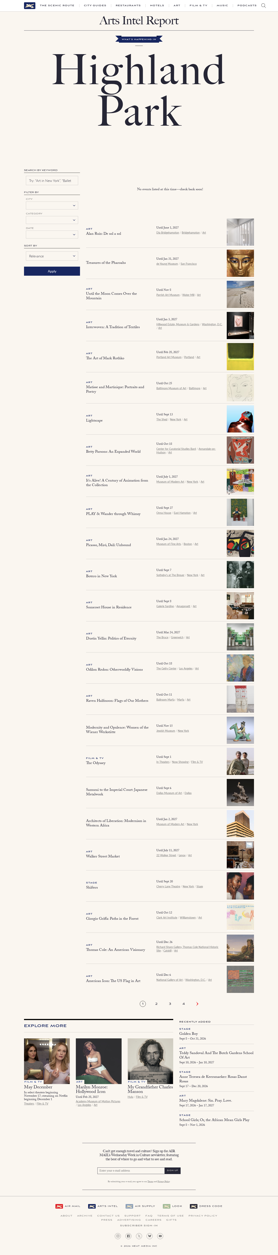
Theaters (29, 1103)
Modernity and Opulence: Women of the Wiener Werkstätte (117, 730)
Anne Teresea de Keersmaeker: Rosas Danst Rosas (213, 1079)
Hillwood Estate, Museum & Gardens (177, 324)
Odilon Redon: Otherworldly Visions (114, 670)
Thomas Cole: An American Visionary (115, 950)
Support (132, 1216)
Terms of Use (170, 1216)
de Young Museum (167, 263)
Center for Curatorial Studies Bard (176, 449)
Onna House (163, 513)
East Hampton (182, 513)
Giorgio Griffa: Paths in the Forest (112, 919)
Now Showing (180, 762)
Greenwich (177, 637)
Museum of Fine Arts (168, 544)
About (67, 1216)
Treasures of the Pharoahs (106, 263)
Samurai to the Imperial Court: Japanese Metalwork (117, 792)
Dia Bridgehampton (167, 232)
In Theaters (162, 762)
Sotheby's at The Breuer (170, 575)
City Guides (95, 5)
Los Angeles (186, 668)
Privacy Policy (164, 1182)
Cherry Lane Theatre (168, 886)
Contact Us (108, 1216)
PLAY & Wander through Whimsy (113, 514)
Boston (188, 544)
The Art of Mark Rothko (105, 358)
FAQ (149, 1216)
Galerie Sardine (165, 606)
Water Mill (188, 295)
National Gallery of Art (169, 980)
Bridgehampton (191, 232)
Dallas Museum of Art (169, 793)
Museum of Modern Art (170, 481)
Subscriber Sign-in (139, 1225)
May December (38, 1088)
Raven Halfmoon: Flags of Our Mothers (117, 701)
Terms (150, 1182)
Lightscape (94, 421)
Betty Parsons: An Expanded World (113, 452)
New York (175, 419)
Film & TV (198, 5)
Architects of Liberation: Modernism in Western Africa (116, 823)
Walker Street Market (103, 857)
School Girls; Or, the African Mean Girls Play (214, 1120)
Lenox (182, 855)
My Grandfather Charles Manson (150, 1090)
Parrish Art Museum (168, 295)
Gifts (171, 1220)
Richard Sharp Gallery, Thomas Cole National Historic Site (187, 949)
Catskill (167, 950)
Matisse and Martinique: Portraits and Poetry (115, 389)
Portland (189, 357)
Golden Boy (188, 1034)
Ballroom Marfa (165, 699)
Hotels (157, 5)
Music (222, 5)
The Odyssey (96, 763)
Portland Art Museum (169, 357)
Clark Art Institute (166, 917)
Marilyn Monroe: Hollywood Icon (91, 1090)
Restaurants (128, 5)
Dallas (188, 793)
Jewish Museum (165, 731)
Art (177, 5)
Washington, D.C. (212, 324)
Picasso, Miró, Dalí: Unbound (108, 545)
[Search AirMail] (263, 5)
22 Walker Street (166, 855)
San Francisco (189, 263)
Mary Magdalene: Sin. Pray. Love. (205, 1101)
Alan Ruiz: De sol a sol (103, 234)
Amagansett (183, 606)
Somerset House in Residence (109, 608)
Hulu (130, 1097)
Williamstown (188, 917)
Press (107, 1220)
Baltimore (194, 388)
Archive (85, 1216)
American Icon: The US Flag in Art (113, 981)
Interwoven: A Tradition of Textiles (113, 327)
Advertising (129, 1220)
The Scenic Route (57, 5)
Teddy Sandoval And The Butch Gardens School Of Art (216, 1055)
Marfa (180, 699)
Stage (92, 882)
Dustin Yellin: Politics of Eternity (111, 639)
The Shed (161, 419)
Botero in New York (101, 576)
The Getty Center (166, 668)
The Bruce (162, 637)
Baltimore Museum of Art (171, 388)
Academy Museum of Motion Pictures (98, 1101)
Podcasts (247, 5)
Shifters (92, 888)
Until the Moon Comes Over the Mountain (111, 296)
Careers (154, 1220)
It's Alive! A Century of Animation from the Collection (117, 483)
